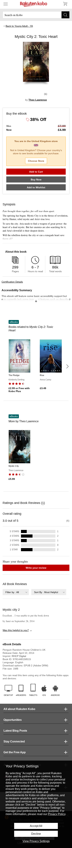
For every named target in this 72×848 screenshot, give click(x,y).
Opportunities (12, 719)
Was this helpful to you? (16, 630)
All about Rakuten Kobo (19, 709)
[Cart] (65, 4)
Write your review (36, 567)
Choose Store (36, 160)
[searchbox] (36, 14)
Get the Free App (14, 752)
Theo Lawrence (37, 99)
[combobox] (16, 592)
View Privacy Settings (36, 841)
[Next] (67, 366)
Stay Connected (14, 741)
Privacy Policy (56, 814)
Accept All (36, 825)
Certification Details (12, 281)
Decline (36, 833)
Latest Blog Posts (15, 730)
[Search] (65, 14)
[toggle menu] (6, 4)
